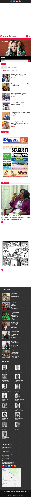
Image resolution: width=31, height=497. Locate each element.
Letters (4, 491)
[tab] (4, 67)
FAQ (7, 39)
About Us (13, 491)
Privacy (22, 491)
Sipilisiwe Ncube (18, 370)
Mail (26, 491)
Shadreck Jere (5, 399)
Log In (10, 39)
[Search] (29, 61)
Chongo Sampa (18, 409)
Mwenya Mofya (5, 389)
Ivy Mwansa (4, 428)
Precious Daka (5, 418)
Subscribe (4, 39)
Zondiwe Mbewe (5, 380)
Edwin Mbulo (17, 428)
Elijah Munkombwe (19, 389)
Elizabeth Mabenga (19, 418)
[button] (27, 36)
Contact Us (18, 491)
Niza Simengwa (5, 437)
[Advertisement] (15, 18)
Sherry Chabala (5, 409)
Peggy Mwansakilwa (19, 399)
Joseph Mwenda (5, 370)
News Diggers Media (18, 495)
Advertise (8, 491)
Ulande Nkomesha (19, 380)
